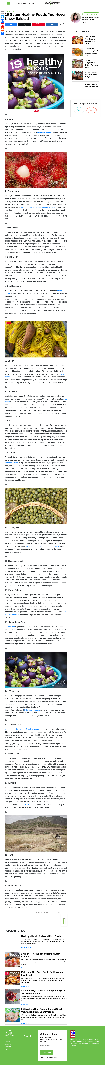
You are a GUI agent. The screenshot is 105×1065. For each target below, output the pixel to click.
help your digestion (32, 710)
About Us (7, 1041)
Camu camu (10, 627)
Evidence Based (90, 14)
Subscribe (18, 3)
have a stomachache (35, 276)
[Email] (2, 13)
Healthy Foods (11, 11)
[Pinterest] (2, 25)
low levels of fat (29, 805)
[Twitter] (2, 17)
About (25, 3)
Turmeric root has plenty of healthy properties (23, 729)
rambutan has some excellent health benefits (39, 207)
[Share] (2, 33)
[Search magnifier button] (99, 3)
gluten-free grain (11, 463)
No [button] (91, 110)
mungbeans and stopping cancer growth (42, 546)
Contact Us (31, 4)
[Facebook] (2, 21)
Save (37, 110)
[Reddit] (2, 29)
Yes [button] (78, 110)
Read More (25, 947)
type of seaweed (44, 132)
